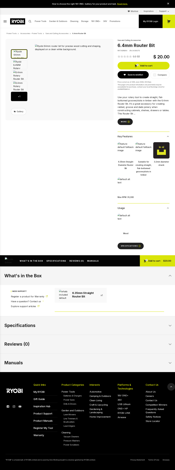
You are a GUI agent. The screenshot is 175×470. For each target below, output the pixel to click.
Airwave (122, 417)
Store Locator (153, 421)
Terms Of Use (153, 460)
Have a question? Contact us (26, 301)
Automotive (95, 391)
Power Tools (40, 21)
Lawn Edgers (69, 426)
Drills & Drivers (70, 404)
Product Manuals (43, 420)
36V (105, 21)
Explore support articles (24, 306)
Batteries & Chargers (73, 396)
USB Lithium (124, 404)
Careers (150, 396)
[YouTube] (20, 407)
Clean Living (96, 400)
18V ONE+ (95, 21)
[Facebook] (8, 407)
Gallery (20, 111)
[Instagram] (14, 407)
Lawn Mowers (70, 414)
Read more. (122, 4)
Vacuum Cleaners (71, 436)
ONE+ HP (123, 408)
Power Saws (69, 400)
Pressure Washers (72, 440)
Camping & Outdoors (100, 396)
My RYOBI (39, 391)
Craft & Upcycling (99, 404)
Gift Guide (39, 399)
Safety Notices (153, 416)
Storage (84, 21)
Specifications (56, 261)
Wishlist (134, 11)
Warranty (38, 435)
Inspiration (149, 11)
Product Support (42, 413)
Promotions (115, 21)
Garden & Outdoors (58, 21)
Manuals (93, 261)
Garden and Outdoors (73, 410)
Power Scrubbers (71, 445)
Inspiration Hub (41, 406)
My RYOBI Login (150, 21)
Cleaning (74, 21)
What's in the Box (31, 261)
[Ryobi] (17, 21)
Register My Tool (43, 428)
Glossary (166, 460)
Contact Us (152, 384)
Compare (162, 75)
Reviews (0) (76, 261)
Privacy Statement (137, 460)
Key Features (125, 136)
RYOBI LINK (124, 413)
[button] (19, 54)
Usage (121, 208)
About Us (151, 391)
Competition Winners (156, 404)
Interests (95, 384)
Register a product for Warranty (28, 296)
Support (163, 11)
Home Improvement (100, 416)
